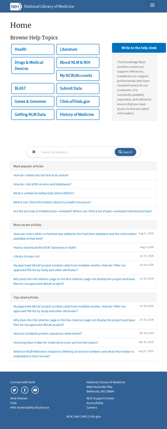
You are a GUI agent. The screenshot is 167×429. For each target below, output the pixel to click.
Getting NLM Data (30, 114)
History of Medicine (77, 114)
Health (20, 49)
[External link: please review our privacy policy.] (14, 390)
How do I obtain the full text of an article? (41, 175)
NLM (69, 416)
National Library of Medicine (49, 6)
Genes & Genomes (30, 101)
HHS (84, 416)
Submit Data (71, 88)
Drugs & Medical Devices (29, 65)
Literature (68, 49)
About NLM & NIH (75, 62)
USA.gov (95, 416)
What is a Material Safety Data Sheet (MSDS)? (43, 193)
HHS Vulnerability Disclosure (29, 407)
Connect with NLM (22, 382)
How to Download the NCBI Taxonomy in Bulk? (44, 247)
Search (127, 152)
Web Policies (18, 398)
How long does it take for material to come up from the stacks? (55, 342)
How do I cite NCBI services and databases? (42, 184)
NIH (77, 416)
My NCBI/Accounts (76, 75)
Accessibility (95, 403)
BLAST (20, 88)
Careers (92, 407)
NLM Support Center (100, 398)
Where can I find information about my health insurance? (52, 202)
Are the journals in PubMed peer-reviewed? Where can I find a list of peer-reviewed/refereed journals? (82, 211)
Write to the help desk (139, 47)
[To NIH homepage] (16, 6)
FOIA (13, 403)
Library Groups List (26, 256)
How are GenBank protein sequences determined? (47, 333)
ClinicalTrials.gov (75, 101)
